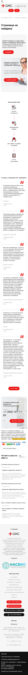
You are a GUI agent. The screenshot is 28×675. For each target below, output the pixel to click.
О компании (14, 577)
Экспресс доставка (14, 579)
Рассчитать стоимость (15, 610)
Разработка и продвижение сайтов (11, 671)
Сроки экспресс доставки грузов (14, 592)
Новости (14, 595)
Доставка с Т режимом (14, 582)
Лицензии (14, 558)
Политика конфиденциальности (10, 659)
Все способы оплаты (9, 448)
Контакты (14, 597)
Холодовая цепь (14, 584)
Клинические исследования (14, 587)
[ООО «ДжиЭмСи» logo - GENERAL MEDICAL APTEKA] (6, 6)
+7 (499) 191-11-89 (20, 6)
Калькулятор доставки (19, 439)
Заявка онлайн (11, 10)
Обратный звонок (15, 606)
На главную (8, 52)
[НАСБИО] (14, 564)
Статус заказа (17, 10)
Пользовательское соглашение (10, 656)
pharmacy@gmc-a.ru (15, 645)
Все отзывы (14, 388)
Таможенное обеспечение (14, 589)
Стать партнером (15, 614)
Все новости (21, 457)
